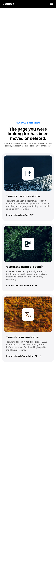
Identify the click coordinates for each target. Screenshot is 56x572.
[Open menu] (52, 4)
